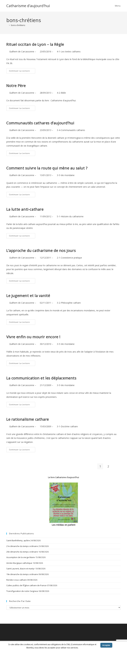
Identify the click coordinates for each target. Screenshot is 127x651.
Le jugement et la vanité (28, 295)
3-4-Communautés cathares (71, 130)
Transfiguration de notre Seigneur (22, 591)
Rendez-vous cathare (16, 579)
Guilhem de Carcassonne (21, 51)
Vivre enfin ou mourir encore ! (33, 336)
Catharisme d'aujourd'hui (28, 5)
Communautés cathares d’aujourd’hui (40, 122)
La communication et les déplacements (41, 377)
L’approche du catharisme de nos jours (41, 250)
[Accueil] (7, 25)
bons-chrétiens (18, 25)
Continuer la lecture (22, 71)
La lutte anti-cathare (25, 209)
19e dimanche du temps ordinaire (22, 574)
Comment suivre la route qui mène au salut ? (47, 167)
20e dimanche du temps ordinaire (22, 551)
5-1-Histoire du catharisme (70, 216)
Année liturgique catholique (19, 563)
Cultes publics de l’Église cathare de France (26, 585)
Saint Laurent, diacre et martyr (20, 568)
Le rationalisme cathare (27, 419)
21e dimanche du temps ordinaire (22, 546)
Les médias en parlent (63, 524)
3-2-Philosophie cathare (69, 302)
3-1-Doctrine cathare (67, 426)
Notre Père (16, 85)
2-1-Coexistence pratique (69, 257)
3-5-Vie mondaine (65, 175)
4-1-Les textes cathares (69, 51)
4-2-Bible (61, 92)
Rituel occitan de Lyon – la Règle (35, 44)
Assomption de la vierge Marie (20, 557)
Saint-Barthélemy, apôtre (18, 540)
